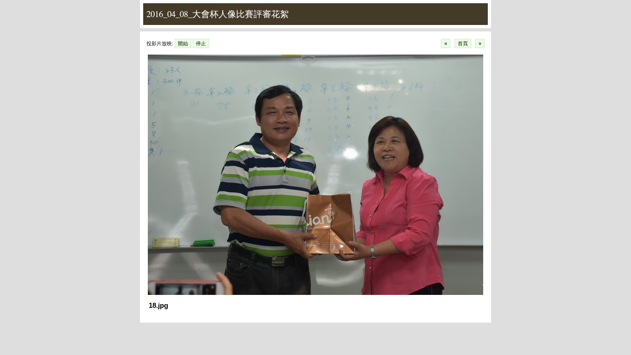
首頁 (463, 43)
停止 (201, 43)
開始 (183, 43)
